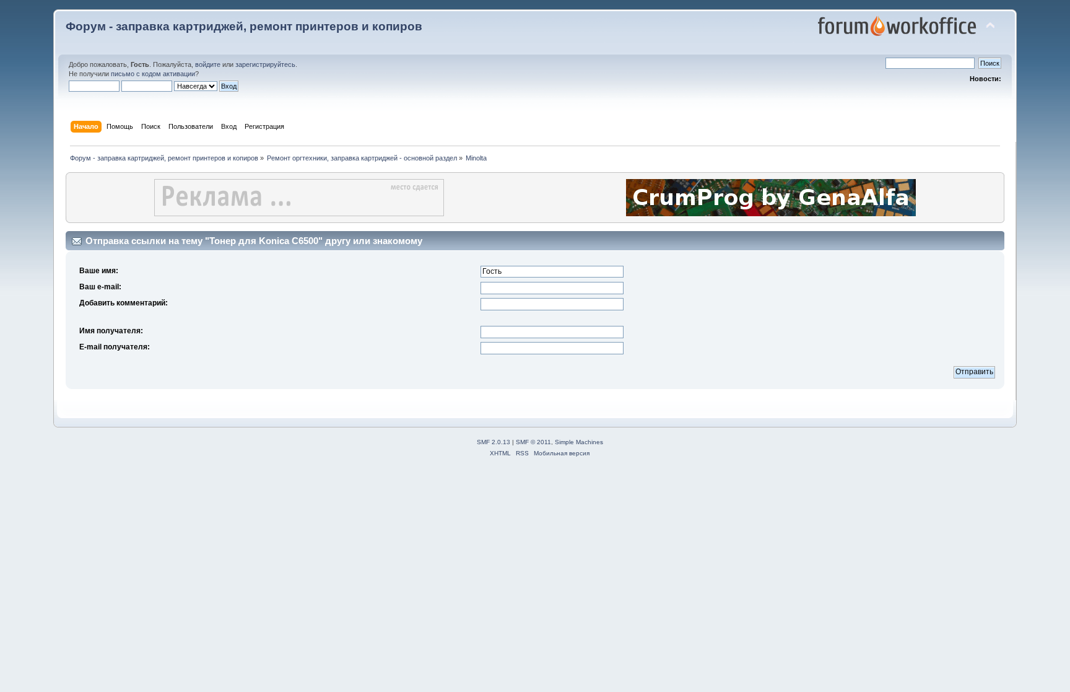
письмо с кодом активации (153, 73)
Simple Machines (579, 442)
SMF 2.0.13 (493, 442)
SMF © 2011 (533, 442)
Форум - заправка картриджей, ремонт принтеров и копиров (244, 26)
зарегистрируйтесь (265, 64)
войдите (207, 64)
